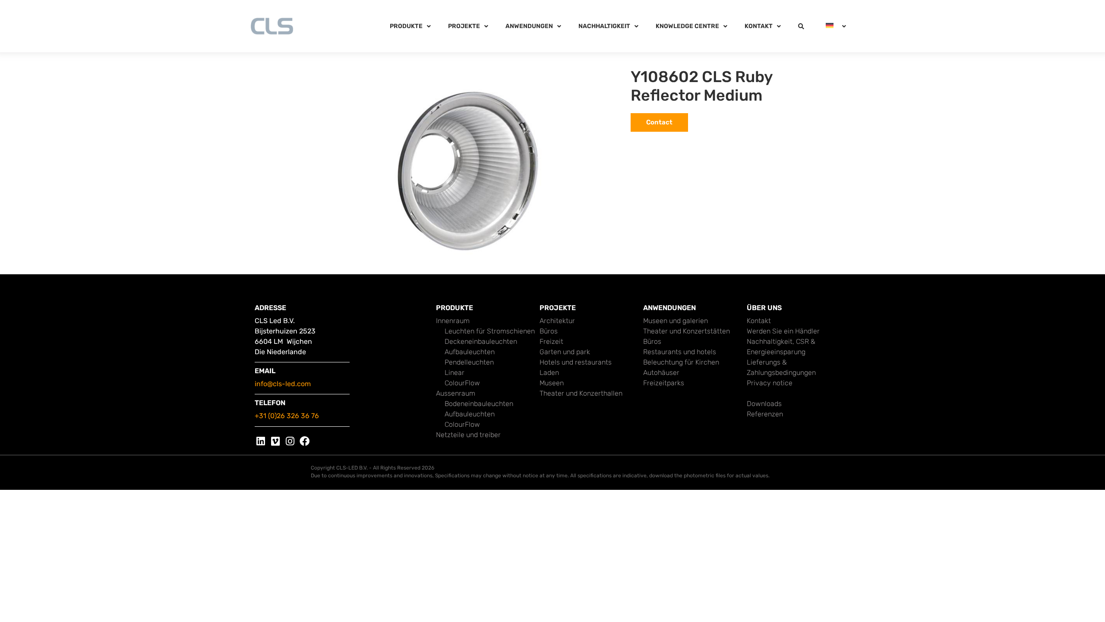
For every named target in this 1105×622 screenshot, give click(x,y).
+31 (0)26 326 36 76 (287, 416)
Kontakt (759, 321)
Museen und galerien (675, 321)
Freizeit (551, 341)
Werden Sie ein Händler (783, 331)
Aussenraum (455, 393)
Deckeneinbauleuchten (481, 341)
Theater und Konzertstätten (686, 331)
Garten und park (565, 352)
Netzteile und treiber (468, 435)
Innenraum (453, 321)
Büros (549, 331)
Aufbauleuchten (470, 352)
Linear (454, 372)
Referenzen (765, 414)
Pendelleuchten (469, 362)
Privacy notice (769, 383)
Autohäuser (661, 372)
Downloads (764, 404)
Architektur (557, 321)
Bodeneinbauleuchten (479, 404)
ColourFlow (462, 383)
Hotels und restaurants (576, 362)
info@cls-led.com (283, 384)
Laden (549, 372)
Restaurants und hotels (679, 352)
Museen (552, 383)
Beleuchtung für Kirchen (681, 362)
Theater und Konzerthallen (581, 393)
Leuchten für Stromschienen (490, 331)
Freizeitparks (663, 383)
